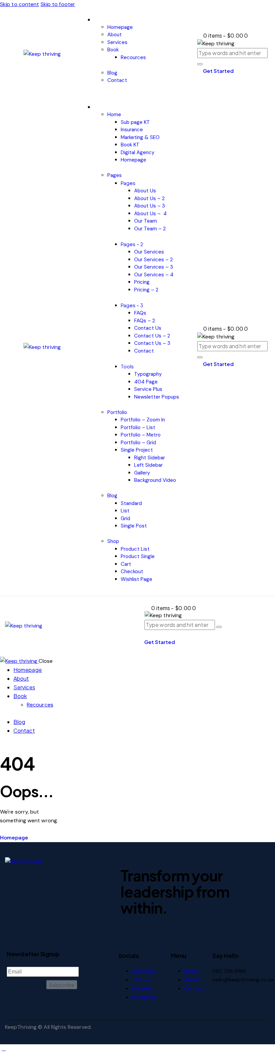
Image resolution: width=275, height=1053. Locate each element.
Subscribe (61, 984)
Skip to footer (58, 4)
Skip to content (19, 4)
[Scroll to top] (3, 1048)
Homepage (14, 837)
